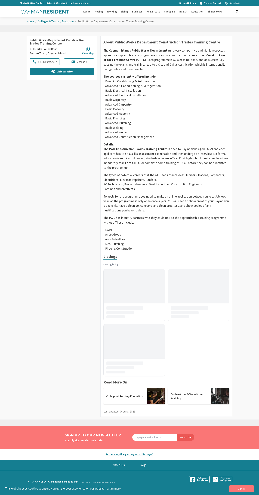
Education (197, 11)
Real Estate (153, 11)
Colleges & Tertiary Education (56, 21)
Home (30, 21)
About (86, 11)
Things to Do (215, 11)
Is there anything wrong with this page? (129, 454)
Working (112, 11)
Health (183, 11)
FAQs (143, 465)
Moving (98, 11)
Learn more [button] (113, 488)
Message (81, 62)
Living (124, 11)
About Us (119, 465)
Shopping (169, 11)
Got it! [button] (241, 488)
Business (137, 11)
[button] (237, 12)
